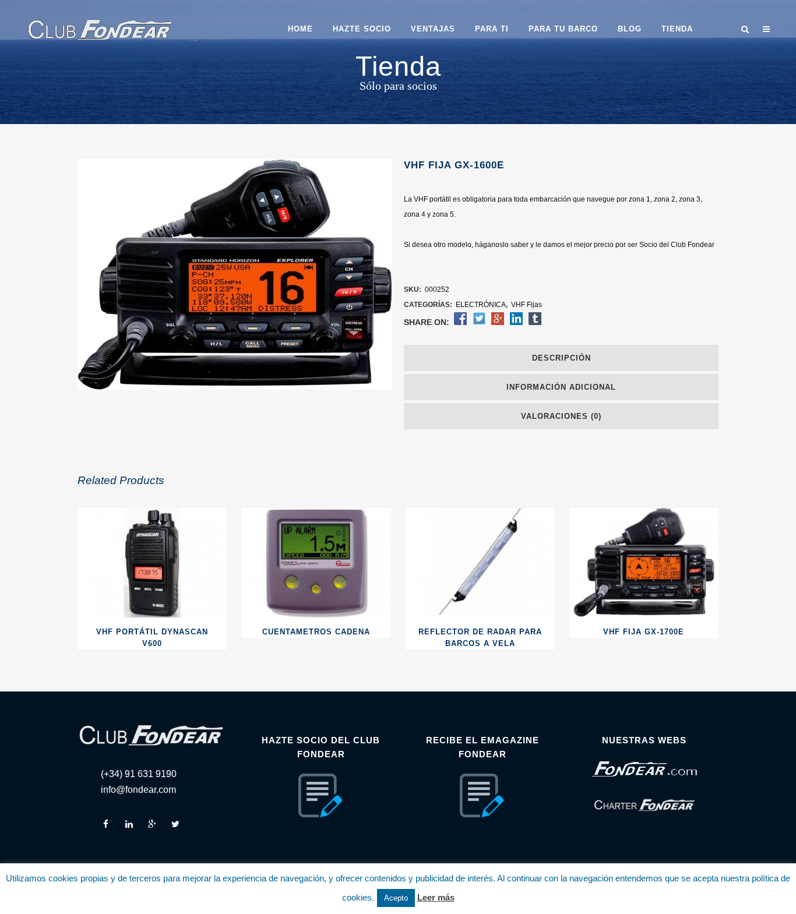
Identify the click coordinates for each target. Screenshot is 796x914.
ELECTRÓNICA (481, 305)
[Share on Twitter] (479, 323)
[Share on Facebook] (460, 323)
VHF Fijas (526, 305)
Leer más (436, 897)
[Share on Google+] (497, 323)
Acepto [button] (396, 898)
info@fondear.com (138, 790)
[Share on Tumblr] (535, 323)
